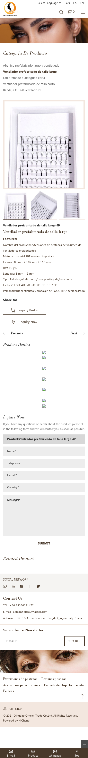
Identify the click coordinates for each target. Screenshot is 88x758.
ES (75, 3)
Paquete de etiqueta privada (64, 685)
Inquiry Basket (28, 310)
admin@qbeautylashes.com (30, 611)
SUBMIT (44, 543)
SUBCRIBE (74, 641)
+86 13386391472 (22, 605)
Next (74, 333)
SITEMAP (15, 709)
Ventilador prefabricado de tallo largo (30, 72)
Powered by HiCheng (16, 720)
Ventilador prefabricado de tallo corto (29, 84)
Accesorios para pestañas (21, 685)
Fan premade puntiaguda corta (24, 78)
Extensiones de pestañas (20, 679)
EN (82, 3)
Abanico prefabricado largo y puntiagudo (31, 65)
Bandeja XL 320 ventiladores (22, 90)
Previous (17, 333)
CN (68, 3)
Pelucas (8, 691)
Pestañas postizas (53, 679)
